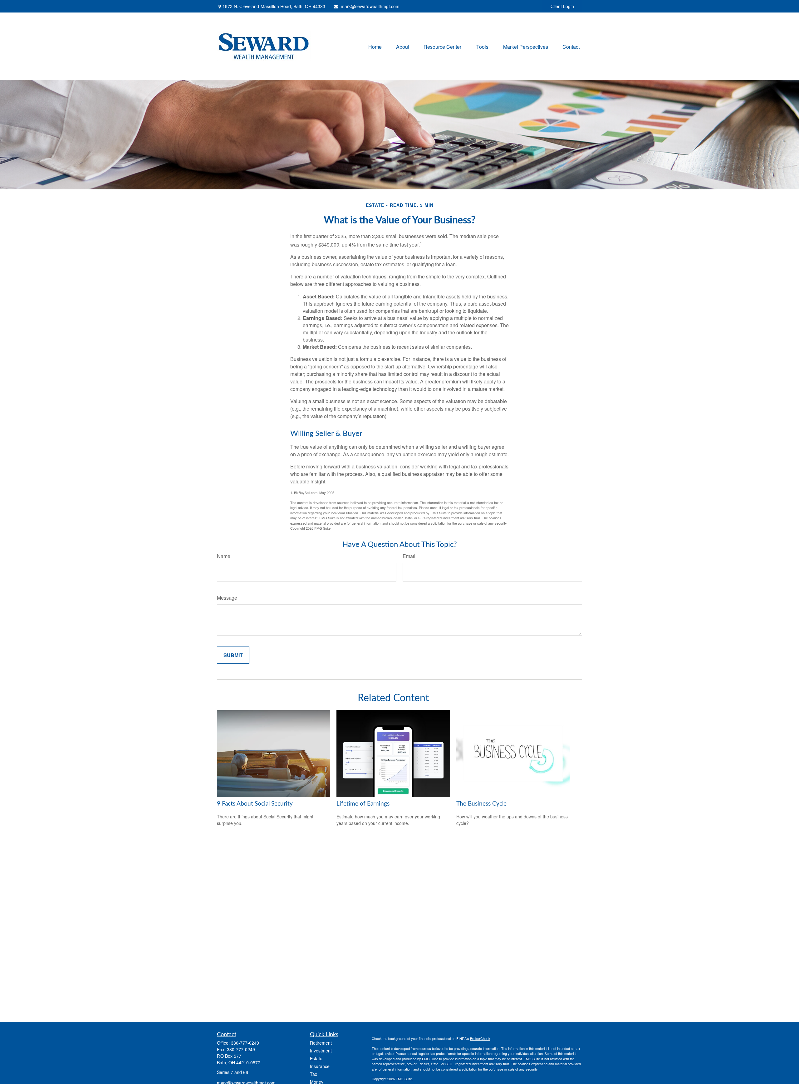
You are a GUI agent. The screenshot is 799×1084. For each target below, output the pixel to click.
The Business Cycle (481, 804)
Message (227, 597)
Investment (321, 1050)
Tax (313, 1074)
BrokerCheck (480, 1038)
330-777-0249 (245, 1043)
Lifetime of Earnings (363, 804)
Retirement (321, 1043)
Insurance (320, 1066)
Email (409, 556)
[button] (375, 46)
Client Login (562, 6)
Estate (316, 1058)
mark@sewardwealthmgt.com (370, 6)
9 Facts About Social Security (255, 804)
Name (223, 556)
